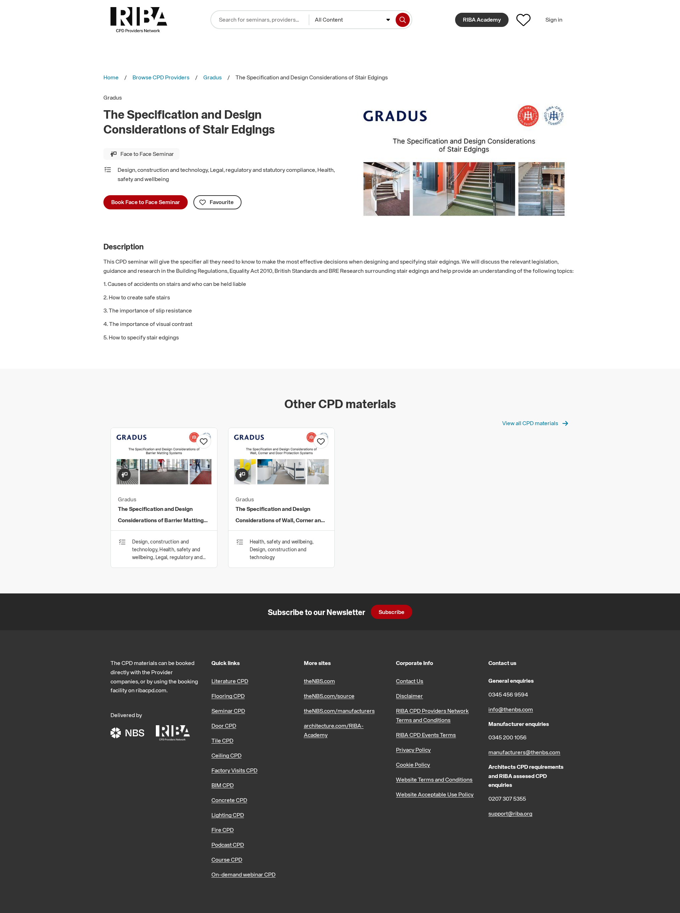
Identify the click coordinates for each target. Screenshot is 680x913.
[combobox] (352, 19)
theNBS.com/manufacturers (339, 711)
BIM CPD (222, 785)
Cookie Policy (413, 764)
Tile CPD (222, 740)
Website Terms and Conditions (434, 779)
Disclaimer (409, 696)
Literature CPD (229, 681)
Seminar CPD (228, 711)
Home (111, 77)
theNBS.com (319, 681)
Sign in (553, 19)
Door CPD (223, 725)
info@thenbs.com (510, 709)
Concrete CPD (229, 800)
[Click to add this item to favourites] (203, 441)
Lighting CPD (227, 815)
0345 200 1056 (507, 737)
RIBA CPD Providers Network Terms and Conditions (432, 715)
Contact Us (409, 681)
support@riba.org (510, 813)
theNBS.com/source (329, 696)
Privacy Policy (413, 750)
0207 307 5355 (507, 798)
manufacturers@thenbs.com (524, 752)
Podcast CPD (227, 844)
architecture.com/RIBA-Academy (334, 730)
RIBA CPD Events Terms (426, 735)
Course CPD (226, 859)
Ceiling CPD (226, 755)
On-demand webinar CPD (243, 874)
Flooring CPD (228, 696)
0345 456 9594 (508, 694)
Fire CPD (222, 830)
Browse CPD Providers (160, 77)
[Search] (403, 20)
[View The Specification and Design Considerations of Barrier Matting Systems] (163, 486)
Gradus (212, 77)
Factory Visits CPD (234, 770)
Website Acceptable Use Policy (435, 794)
